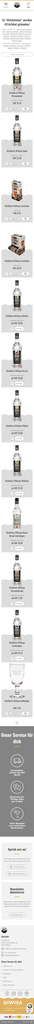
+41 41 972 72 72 (18, 867)
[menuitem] (5, 5)
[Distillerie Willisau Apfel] (17, 131)
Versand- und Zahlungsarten (13, 970)
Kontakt (4, 1022)
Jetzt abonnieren (17, 915)
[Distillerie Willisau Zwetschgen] (17, 625)
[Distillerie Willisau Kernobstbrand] (17, 570)
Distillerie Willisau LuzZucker (20, 34)
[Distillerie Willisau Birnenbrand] (17, 75)
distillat (27, 46)
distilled (23, 48)
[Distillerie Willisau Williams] (17, 460)
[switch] (30, 1012)
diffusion (21, 46)
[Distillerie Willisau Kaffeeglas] (17, 681)
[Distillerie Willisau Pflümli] (17, 405)
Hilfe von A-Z (7, 966)
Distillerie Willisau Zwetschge (13, 38)
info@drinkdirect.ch (19, 874)
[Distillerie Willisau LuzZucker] (17, 186)
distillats (6, 46)
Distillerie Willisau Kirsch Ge (20, 36)
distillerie (13, 46)
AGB (4, 977)
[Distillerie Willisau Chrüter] (17, 296)
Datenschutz (7, 981)
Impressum (7, 974)
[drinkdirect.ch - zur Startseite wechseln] (17, 5)
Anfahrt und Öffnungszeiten (15, 949)
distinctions (26, 43)
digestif (10, 48)
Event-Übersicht (9, 985)
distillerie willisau (12, 32)
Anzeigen (19, 328)
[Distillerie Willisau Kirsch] (17, 350)
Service (10, 1022)
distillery (6, 36)
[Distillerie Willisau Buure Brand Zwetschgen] (17, 515)
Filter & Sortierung (17, 54)
